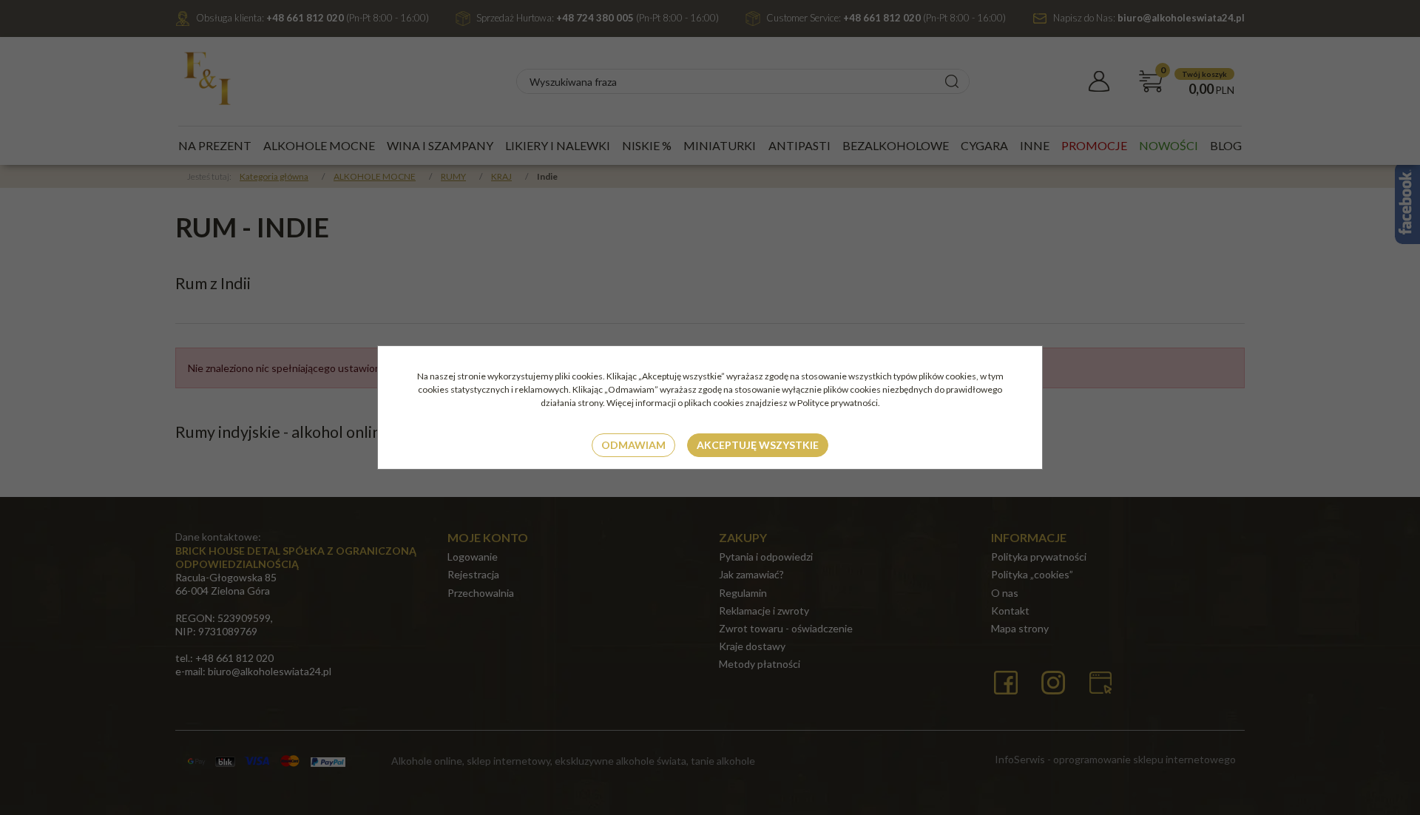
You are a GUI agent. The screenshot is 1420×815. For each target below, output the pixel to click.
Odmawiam (633, 445)
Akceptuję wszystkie (758, 445)
